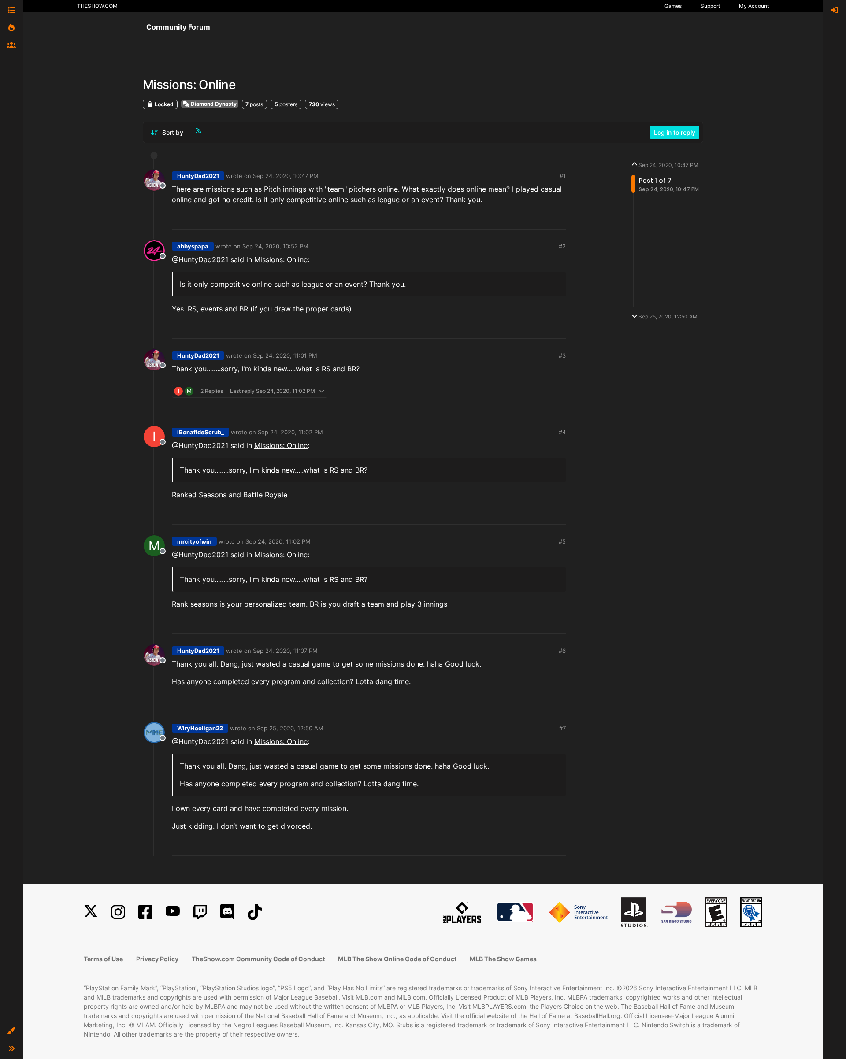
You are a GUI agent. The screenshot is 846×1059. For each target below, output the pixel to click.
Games (673, 6)
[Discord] (227, 912)
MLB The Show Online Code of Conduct (397, 959)
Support (710, 6)
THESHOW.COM (97, 6)
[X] (91, 912)
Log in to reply (674, 132)
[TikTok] (255, 912)
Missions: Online (281, 259)
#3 (562, 355)
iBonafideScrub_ (200, 432)
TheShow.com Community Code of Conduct (258, 959)
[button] (11, 1031)
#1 (563, 175)
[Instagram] (118, 912)
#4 (562, 432)
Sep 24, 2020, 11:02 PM (290, 432)
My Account (754, 6)
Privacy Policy (157, 959)
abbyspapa (192, 246)
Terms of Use (103, 959)
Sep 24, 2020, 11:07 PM (285, 650)
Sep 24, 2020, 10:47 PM (286, 175)
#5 (562, 541)
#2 (562, 246)
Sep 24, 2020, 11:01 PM (285, 355)
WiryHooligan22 (200, 728)
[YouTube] (173, 912)
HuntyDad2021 (198, 175)
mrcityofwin (194, 541)
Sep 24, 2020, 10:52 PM (275, 246)
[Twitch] (200, 912)
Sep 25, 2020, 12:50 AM (290, 728)
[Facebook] (145, 912)
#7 (562, 728)
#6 (562, 650)
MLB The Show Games (503, 959)
